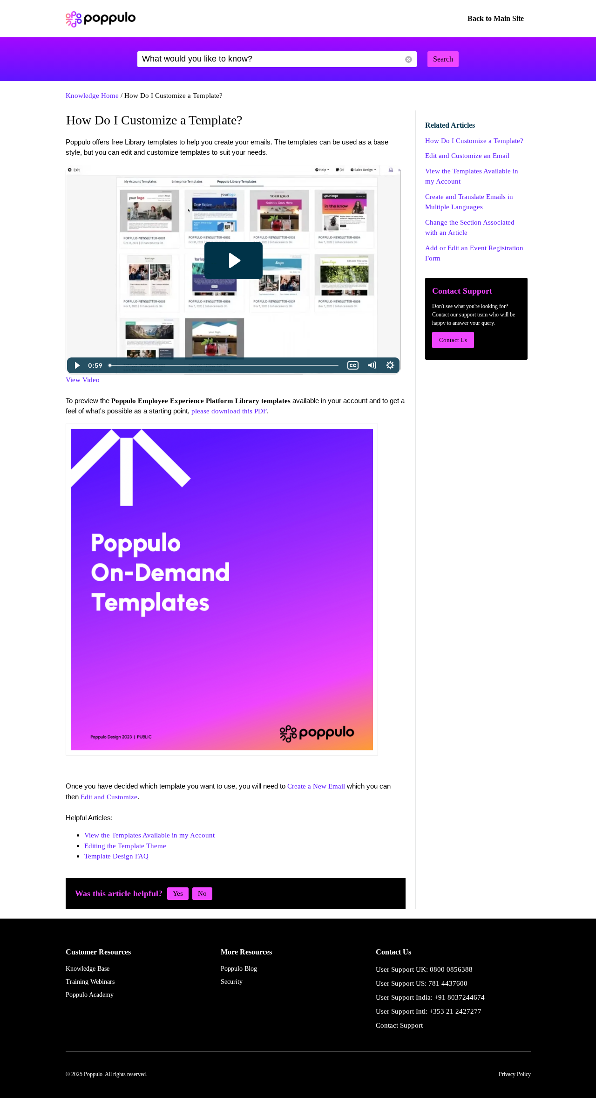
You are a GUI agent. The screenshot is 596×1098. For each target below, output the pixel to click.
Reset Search (408, 59)
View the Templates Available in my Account (149, 835)
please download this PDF (229, 411)
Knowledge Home (92, 95)
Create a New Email (316, 786)
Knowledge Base (87, 968)
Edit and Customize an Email (467, 155)
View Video (83, 380)
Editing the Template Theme (125, 846)
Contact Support (399, 1025)
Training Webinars (90, 981)
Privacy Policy (515, 1074)
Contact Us (453, 339)
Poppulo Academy (90, 994)
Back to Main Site (495, 18)
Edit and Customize (109, 797)
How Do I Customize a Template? (474, 140)
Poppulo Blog (239, 968)
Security (232, 981)
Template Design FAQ (116, 856)
